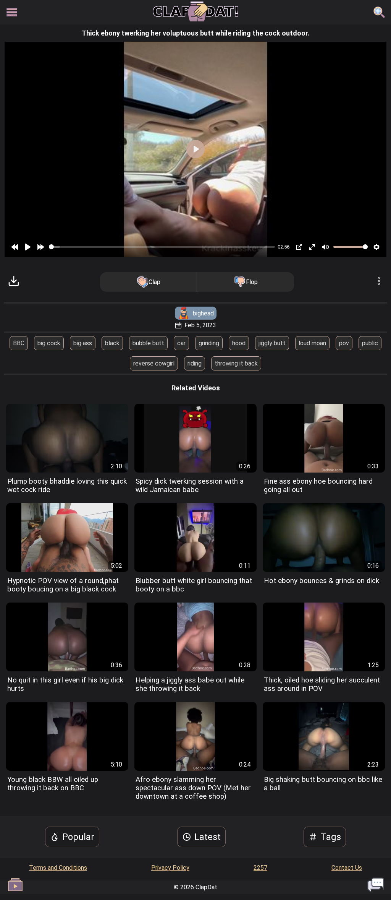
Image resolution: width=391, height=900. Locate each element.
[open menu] (12, 12)
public (370, 343)
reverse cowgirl (153, 363)
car (181, 343)
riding (194, 363)
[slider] (162, 246)
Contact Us (346, 867)
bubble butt (148, 343)
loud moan (312, 343)
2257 (260, 867)
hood (239, 343)
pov (344, 343)
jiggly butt (272, 343)
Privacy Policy (170, 867)
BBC (18, 343)
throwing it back (236, 363)
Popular (78, 837)
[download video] (14, 282)
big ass (82, 343)
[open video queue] (15, 885)
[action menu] (378, 281)
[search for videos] (379, 12)
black (112, 343)
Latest (207, 837)
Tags (331, 837)
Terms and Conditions (58, 867)
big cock (48, 343)
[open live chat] (376, 885)
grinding (209, 343)
